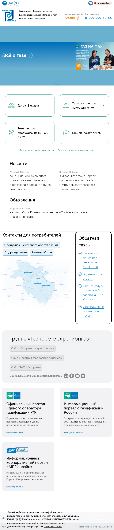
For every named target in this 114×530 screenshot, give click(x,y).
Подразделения (15, 252)
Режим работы (41, 252)
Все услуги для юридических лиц (76, 150)
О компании (25, 11)
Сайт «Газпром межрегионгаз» (32, 348)
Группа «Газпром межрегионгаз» (51, 338)
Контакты (40, 18)
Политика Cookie (53, 526)
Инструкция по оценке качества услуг (94, 311)
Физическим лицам (42, 11)
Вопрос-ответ (49, 14)
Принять (98, 519)
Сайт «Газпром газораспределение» (36, 358)
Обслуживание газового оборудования (31, 245)
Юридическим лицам (30, 14)
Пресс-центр (26, 18)
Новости (18, 163)
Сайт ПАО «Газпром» (26, 367)
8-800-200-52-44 (98, 18)
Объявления (22, 200)
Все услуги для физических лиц (37, 150)
